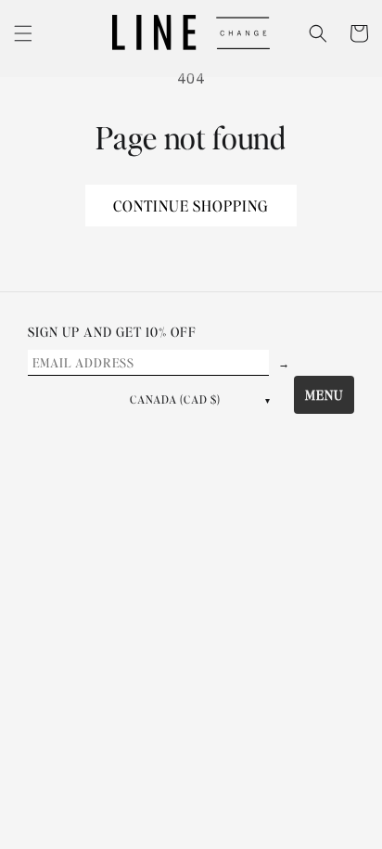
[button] (23, 33)
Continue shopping (191, 205)
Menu (324, 394)
